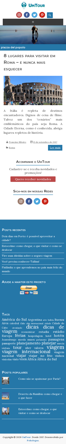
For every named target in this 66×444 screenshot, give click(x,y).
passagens (56, 339)
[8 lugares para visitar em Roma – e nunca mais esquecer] (33, 92)
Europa (7, 336)
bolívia (51, 320)
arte (45, 320)
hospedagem (35, 336)
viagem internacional (26, 351)
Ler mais (55, 147)
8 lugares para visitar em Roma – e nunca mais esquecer (29, 62)
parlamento (41, 339)
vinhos (59, 356)
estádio (58, 332)
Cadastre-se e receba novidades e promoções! (33, 171)
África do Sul (47, 359)
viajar (21, 355)
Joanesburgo (9, 339)
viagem (55, 346)
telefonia (6, 348)
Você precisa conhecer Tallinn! (20, 261)
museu (31, 339)
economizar (28, 332)
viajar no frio (40, 356)
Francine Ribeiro (17, 142)
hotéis (59, 336)
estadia (44, 332)
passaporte (9, 343)
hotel (48, 336)
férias (20, 335)
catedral (14, 323)
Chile (22, 323)
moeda (22, 339)
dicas (32, 326)
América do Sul (14, 319)
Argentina (35, 319)
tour (17, 347)
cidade (48, 323)
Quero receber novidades (33, 179)
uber (28, 348)
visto (15, 359)
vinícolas (7, 359)
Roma (12, 147)
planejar (49, 343)
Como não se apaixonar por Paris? (39, 378)
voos (23, 359)
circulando (17, 328)
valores (38, 348)
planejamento (29, 343)
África (31, 359)
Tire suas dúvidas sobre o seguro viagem (27, 255)
